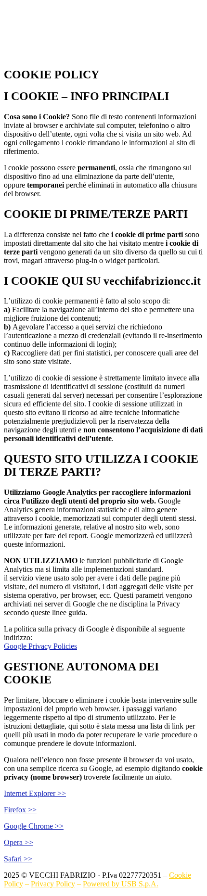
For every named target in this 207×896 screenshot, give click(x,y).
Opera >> (18, 842)
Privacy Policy (53, 884)
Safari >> (18, 859)
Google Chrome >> (34, 826)
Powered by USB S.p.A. (120, 884)
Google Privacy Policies (40, 646)
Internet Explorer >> (35, 793)
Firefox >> (20, 810)
